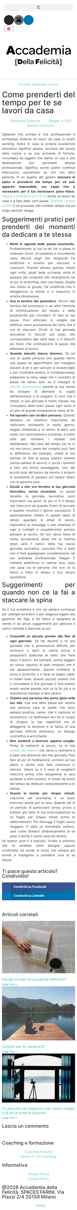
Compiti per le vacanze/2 (23, 1046)
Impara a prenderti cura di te (24, 196)
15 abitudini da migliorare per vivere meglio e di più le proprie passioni (38, 1110)
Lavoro (53, 84)
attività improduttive (25, 387)
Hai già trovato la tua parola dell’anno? (34, 979)
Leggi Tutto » (9, 984)
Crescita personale (32, 84)
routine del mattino (24, 750)
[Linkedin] (29, 20)
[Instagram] (9, 20)
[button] (38, 7)
